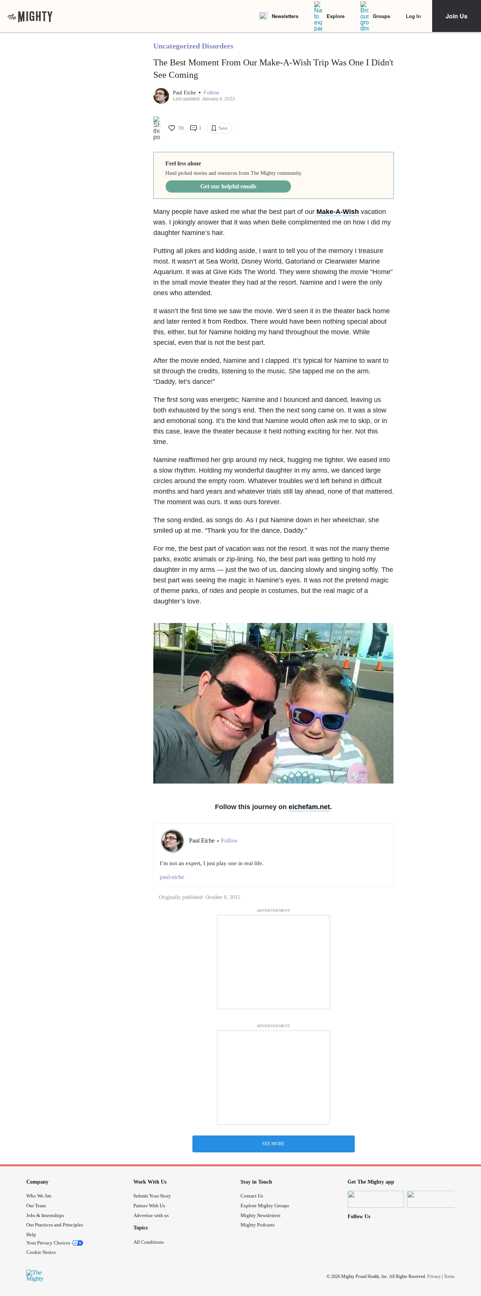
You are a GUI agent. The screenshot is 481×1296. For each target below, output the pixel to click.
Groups (381, 16)
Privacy (434, 1276)
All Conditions (148, 1242)
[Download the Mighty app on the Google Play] (435, 1199)
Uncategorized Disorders (193, 46)
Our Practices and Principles (54, 1225)
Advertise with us (151, 1215)
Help (31, 1234)
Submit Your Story (152, 1196)
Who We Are (38, 1196)
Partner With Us (149, 1205)
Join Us (456, 16)
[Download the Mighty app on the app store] (376, 1199)
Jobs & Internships (45, 1215)
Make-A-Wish (337, 211)
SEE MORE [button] (273, 1143)
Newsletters (285, 16)
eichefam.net (309, 807)
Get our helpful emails (228, 186)
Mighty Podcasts (257, 1225)
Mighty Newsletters (260, 1215)
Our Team (36, 1205)
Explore (336, 16)
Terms (449, 1276)
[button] (211, 92)
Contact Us (251, 1196)
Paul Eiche (185, 92)
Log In (413, 16)
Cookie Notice (41, 1252)
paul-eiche (172, 877)
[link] (30, 16)
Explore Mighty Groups (264, 1205)
